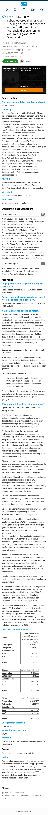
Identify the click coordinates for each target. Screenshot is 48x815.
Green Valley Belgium (25, 811)
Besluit (28, 61)
